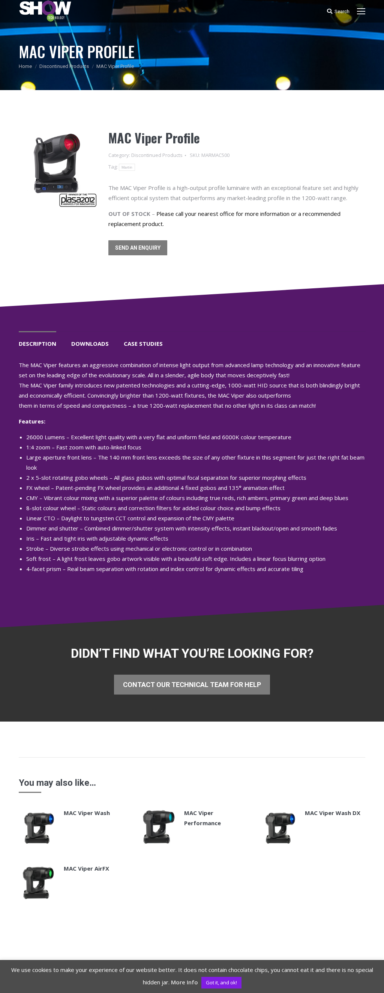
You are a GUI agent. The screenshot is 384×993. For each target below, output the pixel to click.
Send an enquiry (137, 248)
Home (25, 66)
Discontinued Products (64, 66)
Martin (127, 167)
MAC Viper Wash (87, 813)
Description (37, 343)
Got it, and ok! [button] (221, 982)
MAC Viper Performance (202, 818)
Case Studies (143, 343)
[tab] (37, 340)
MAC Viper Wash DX (332, 813)
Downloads (90, 343)
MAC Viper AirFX (86, 868)
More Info (184, 982)
